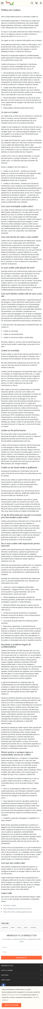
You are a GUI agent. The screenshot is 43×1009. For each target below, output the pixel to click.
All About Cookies (9, 905)
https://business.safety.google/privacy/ (17, 912)
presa (19, 927)
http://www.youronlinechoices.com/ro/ (17, 909)
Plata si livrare (7, 970)
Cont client (5, 980)
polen (26, 927)
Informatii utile (7, 966)
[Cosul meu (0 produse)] (36, 3)
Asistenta (5, 975)
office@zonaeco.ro (20, 36)
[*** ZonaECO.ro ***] (9, 3)
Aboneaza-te (21, 958)
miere (12, 927)
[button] (41, 3)
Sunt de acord (11, 1005)
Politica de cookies (14, 995)
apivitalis (5, 927)
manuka (33, 927)
